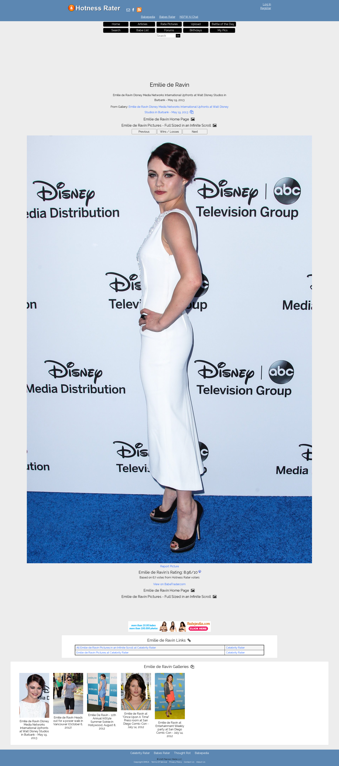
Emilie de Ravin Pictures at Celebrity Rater (102, 652)
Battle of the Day (223, 24)
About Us (200, 762)
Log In (267, 4)
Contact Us (189, 762)
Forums (169, 30)
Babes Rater (167, 17)
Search (115, 30)
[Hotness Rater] (95, 10)
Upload (196, 24)
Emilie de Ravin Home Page (167, 119)
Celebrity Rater (235, 647)
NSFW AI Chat (189, 17)
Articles (142, 24)
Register (265, 8)
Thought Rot (182, 753)
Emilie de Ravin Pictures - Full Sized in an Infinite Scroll (166, 125)
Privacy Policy (175, 762)
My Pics (223, 30)
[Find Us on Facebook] (133, 10)
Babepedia (148, 17)
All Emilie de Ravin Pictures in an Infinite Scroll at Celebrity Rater (116, 647)
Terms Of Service (159, 762)
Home (116, 24)
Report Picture (169, 566)
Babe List (142, 30)
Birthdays (196, 30)
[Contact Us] (128, 10)
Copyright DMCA (141, 762)
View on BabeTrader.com (169, 584)
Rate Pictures (169, 24)
